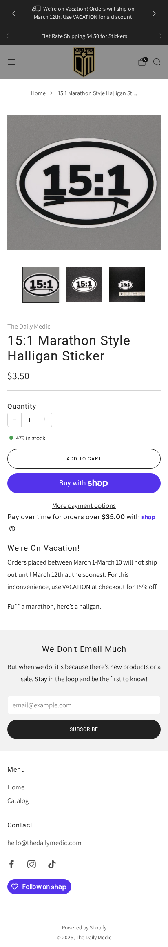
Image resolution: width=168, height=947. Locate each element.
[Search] (157, 62)
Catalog (18, 800)
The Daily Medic (28, 326)
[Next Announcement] (154, 13)
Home (38, 93)
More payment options (84, 505)
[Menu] (11, 62)
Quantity (21, 406)
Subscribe (84, 729)
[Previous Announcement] (13, 13)
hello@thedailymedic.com (44, 842)
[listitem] (84, 13)
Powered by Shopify (84, 927)
